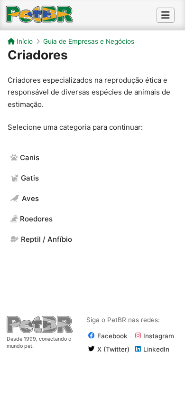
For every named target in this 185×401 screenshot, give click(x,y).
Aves (30, 198)
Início (24, 41)
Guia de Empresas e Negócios (88, 41)
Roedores (36, 218)
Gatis (30, 177)
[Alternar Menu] (166, 15)
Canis (29, 157)
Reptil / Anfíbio (46, 239)
